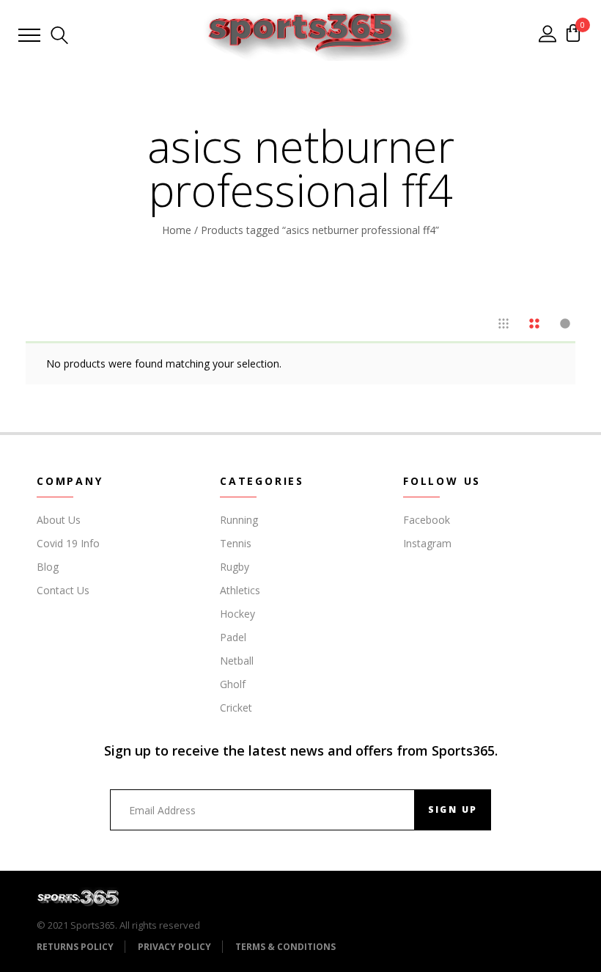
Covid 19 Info (68, 543)
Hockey (237, 614)
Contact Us (63, 590)
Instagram (427, 543)
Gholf (233, 684)
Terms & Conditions (285, 946)
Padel (233, 637)
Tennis (235, 543)
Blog (48, 567)
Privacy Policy (174, 946)
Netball (237, 661)
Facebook (426, 520)
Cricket (236, 708)
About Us (59, 520)
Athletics (240, 590)
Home (176, 230)
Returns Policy (75, 946)
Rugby (234, 567)
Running (239, 520)
